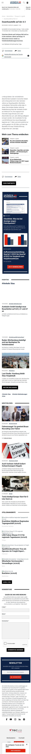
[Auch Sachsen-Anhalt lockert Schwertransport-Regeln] (15, 450)
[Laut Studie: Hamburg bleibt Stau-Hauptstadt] (15, 360)
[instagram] (15, 719)
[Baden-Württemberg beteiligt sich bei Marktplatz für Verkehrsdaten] (15, 327)
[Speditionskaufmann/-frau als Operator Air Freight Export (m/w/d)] (15, 546)
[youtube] (11, 719)
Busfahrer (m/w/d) (9, 573)
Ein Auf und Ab (7, 261)
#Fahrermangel (13, 423)
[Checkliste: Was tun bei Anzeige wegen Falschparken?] (15, 207)
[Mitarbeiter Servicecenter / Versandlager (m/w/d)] (15, 559)
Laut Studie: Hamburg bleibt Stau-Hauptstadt (13, 375)
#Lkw (3, 396)
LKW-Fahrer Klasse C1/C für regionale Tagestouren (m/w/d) (14, 536)
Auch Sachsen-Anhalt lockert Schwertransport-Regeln (13, 465)
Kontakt (21, 738)
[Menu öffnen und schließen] (3, 2)
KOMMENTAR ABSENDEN (15, 650)
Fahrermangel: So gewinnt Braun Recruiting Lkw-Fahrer (15, 427)
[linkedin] (20, 719)
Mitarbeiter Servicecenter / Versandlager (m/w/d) (13, 562)
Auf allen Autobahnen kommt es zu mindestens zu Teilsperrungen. (14, 314)
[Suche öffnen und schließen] (23, 2)
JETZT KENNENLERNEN (15, 267)
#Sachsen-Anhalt (13, 460)
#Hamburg (12, 370)
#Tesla (10, 493)
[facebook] (6, 719)
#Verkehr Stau (8, 283)
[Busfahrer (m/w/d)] (7, 571)
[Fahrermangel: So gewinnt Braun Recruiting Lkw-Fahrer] (15, 413)
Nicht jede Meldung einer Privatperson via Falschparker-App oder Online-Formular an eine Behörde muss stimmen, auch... (14, 227)
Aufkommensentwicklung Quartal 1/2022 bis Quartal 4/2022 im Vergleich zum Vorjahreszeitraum (14, 255)
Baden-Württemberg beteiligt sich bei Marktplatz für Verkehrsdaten (14, 342)
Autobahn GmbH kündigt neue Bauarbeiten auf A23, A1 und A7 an (15, 309)
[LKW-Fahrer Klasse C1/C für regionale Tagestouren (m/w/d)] (15, 532)
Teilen (19, 50)
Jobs (9, 742)
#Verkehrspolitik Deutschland (16, 337)
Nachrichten (10, 16)
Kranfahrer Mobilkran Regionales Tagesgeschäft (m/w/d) (15, 522)
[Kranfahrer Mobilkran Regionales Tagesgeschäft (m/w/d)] (15, 518)
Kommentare (8, 50)
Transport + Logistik (20, 16)
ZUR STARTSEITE (9, 183)
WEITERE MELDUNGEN (10, 387)
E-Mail (3, 607)
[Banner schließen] (26, 744)
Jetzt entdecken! (16, 750)
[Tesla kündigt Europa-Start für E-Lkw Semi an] (15, 483)
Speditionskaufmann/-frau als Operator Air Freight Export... (14, 550)
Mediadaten (11, 738)
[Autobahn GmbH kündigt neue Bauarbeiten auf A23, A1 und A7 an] (15, 293)
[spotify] (24, 719)
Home (3, 16)
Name (3, 614)
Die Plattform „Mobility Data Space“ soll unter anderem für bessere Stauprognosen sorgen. (13, 348)
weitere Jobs (7, 582)
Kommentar (5, 621)
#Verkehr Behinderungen (15, 303)
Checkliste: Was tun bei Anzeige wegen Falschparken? (13, 221)
